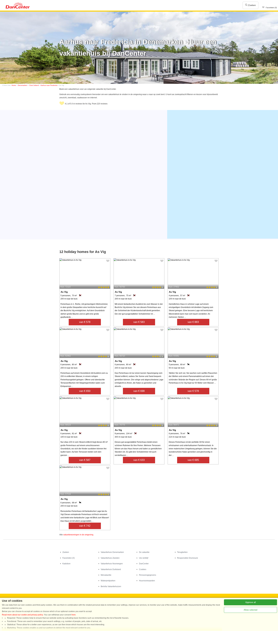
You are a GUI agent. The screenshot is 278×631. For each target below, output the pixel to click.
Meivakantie (106, 575)
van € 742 (84, 525)
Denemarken (22, 85)
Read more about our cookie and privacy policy (22, 615)
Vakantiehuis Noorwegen (112, 563)
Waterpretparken (108, 581)
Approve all (250, 602)
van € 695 (193, 460)
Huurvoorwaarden (147, 581)
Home (14, 85)
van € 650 (84, 391)
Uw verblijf (143, 558)
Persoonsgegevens (147, 575)
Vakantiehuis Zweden (110, 558)
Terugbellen (182, 552)
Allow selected (250, 610)
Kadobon (66, 563)
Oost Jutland (34, 85)
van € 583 (139, 322)
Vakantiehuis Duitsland (111, 569)
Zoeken (251, 5)
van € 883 (193, 322)
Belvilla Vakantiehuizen (111, 586)
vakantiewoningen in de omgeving (78, 535)
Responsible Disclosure (187, 558)
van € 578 (84, 322)
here (74, 615)
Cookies (142, 569)
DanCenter (144, 563)
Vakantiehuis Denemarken (112, 552)
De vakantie (144, 552)
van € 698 (139, 391)
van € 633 (139, 460)
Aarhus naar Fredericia (49, 85)
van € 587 (84, 460)
